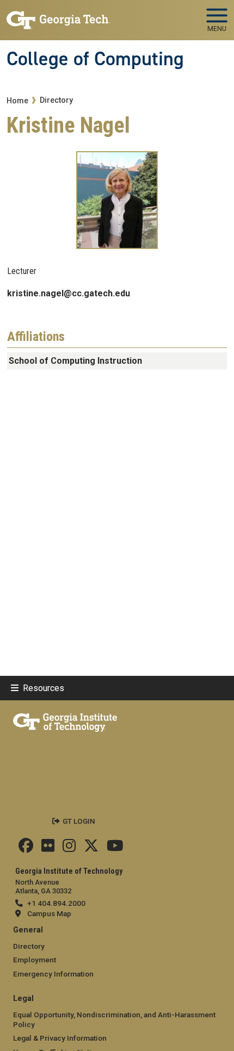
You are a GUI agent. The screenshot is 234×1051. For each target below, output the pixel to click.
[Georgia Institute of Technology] (58, 15)
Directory (56, 100)
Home (17, 100)
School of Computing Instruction (75, 361)
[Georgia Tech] (65, 720)
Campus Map (49, 913)
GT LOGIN (79, 821)
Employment (34, 959)
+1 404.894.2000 (56, 903)
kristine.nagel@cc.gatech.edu (68, 293)
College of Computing (95, 59)
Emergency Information (53, 973)
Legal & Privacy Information (60, 1038)
